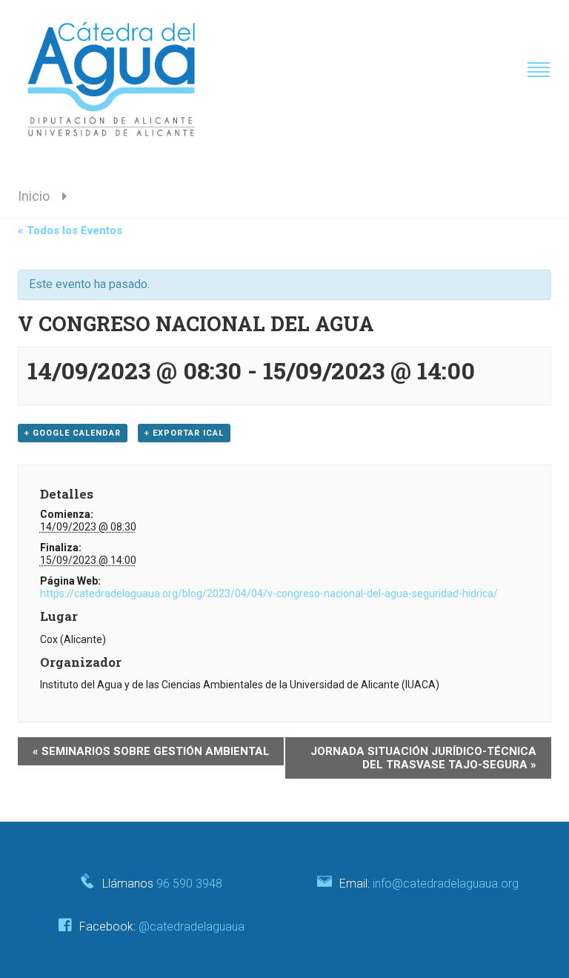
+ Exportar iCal (184, 433)
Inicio (34, 196)
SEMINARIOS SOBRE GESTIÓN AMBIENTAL (151, 751)
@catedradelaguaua (191, 926)
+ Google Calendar (72, 433)
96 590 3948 (189, 883)
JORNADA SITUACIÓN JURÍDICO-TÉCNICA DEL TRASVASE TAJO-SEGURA (423, 758)
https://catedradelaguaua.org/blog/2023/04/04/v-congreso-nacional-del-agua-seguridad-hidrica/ (269, 593)
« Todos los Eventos (70, 230)
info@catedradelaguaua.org (446, 883)
